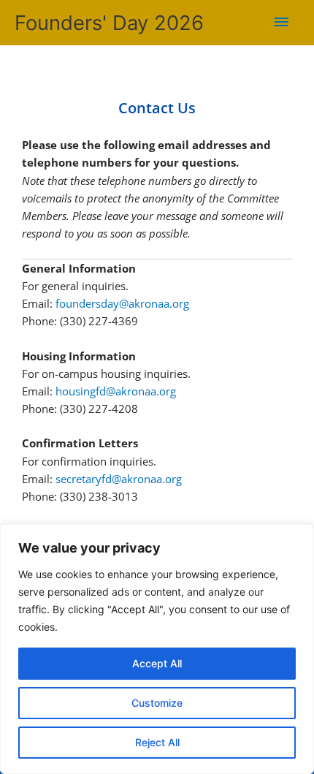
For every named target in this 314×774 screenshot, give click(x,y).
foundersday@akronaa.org (122, 303)
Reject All (157, 742)
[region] (157, 649)
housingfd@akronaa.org (115, 391)
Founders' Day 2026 (109, 22)
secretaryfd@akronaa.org (118, 478)
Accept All (157, 663)
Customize (157, 703)
